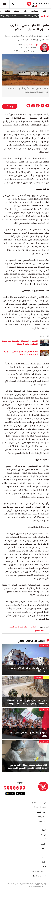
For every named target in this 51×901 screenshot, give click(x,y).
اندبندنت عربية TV (39, 876)
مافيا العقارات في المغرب (18, 627)
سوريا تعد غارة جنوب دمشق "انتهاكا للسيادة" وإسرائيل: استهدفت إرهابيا (26, 702)
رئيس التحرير (41, 812)
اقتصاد (17, 11)
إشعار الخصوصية (40, 807)
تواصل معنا (42, 816)
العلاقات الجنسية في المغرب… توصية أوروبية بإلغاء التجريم (21, 353)
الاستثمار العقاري (41, 630)
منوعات (43, 857)
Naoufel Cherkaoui (28, 48)
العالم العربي (25, 640)
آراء (25, 11)
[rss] (5, 788)
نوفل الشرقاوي (30, 45)
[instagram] (17, 788)
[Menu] (4, 4)
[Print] (28, 105)
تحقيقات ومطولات (39, 871)
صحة (44, 866)
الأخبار (44, 11)
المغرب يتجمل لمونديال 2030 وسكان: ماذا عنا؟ (27, 670)
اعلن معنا (42, 821)
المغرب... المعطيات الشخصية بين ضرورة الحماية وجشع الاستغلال (20, 343)
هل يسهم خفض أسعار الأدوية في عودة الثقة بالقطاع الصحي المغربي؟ (27, 766)
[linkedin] (11, 788)
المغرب (33, 627)
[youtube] (14, 788)
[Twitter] (21, 788)
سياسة (34, 11)
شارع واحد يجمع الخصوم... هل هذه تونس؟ (28, 734)
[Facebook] (24, 788)
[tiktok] (8, 788)
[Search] (13, 4)
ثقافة (7, 11)
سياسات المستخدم (39, 802)
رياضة (44, 862)
